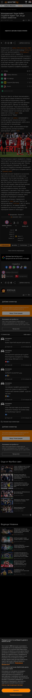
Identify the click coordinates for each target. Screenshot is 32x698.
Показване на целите (16, 695)
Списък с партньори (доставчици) (12, 685)
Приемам (16, 690)
